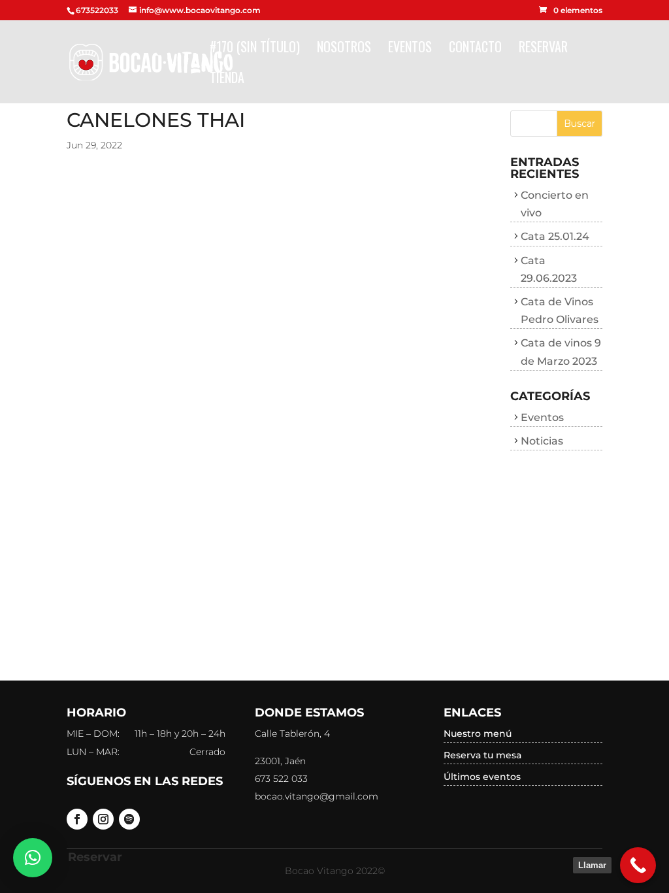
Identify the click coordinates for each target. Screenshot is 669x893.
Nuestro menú (478, 733)
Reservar (543, 49)
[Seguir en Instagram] (103, 819)
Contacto (475, 49)
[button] (32, 857)
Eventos (410, 49)
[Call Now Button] (638, 865)
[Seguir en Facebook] (77, 819)
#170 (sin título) (255, 49)
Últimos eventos (482, 777)
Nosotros (344, 49)
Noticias (542, 441)
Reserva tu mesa (482, 755)
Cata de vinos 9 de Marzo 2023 (561, 352)
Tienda (227, 80)
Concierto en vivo (555, 204)
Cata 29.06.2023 (549, 269)
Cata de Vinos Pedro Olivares (559, 310)
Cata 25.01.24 (555, 236)
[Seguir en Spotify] (129, 819)
